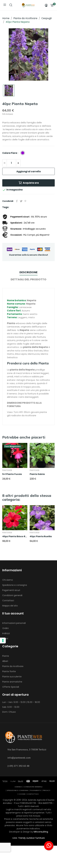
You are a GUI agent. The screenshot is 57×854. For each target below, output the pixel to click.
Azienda (18, 787)
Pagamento (35, 790)
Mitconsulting (41, 831)
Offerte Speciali (10, 686)
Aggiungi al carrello (28, 171)
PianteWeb (7, 470)
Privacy (46, 790)
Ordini (5, 628)
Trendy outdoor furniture (31, 837)
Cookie (22, 794)
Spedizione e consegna (14, 585)
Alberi (5, 661)
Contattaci (8, 600)
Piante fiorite (9, 671)
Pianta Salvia (37, 474)
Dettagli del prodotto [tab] (28, 279)
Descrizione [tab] (28, 272)
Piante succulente (12, 676)
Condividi (17, 201)
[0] (51, 5)
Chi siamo (7, 579)
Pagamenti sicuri (11, 590)
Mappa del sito (10, 605)
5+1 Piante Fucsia (12, 474)
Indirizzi (6, 633)
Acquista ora (31, 182)
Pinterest (25, 201)
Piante (5, 655)
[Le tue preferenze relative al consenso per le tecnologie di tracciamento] (3, 640)
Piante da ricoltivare (12, 666)
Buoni (5, 638)
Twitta (21, 201)
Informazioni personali (14, 623)
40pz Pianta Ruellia (41, 536)
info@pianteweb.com (19, 757)
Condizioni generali (12, 595)
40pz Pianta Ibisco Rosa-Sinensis (14, 536)
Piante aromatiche (12, 681)
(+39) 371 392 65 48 (18, 766)
